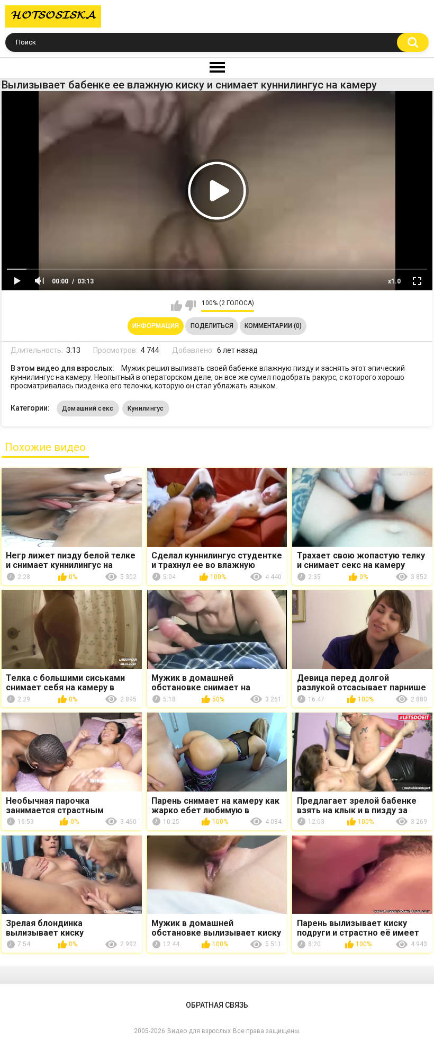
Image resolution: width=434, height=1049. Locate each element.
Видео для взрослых (199, 1031)
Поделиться (212, 326)
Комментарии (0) (273, 326)
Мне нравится (176, 305)
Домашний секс (88, 408)
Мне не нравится (190, 305)
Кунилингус (146, 408)
